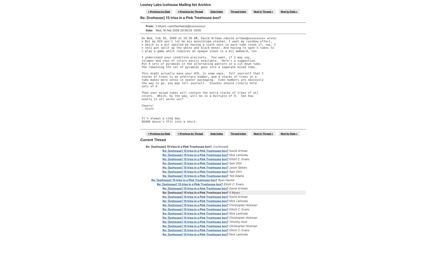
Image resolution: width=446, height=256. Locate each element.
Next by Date (288, 11)
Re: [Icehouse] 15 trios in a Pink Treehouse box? (195, 151)
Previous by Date (160, 11)
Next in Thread (262, 11)
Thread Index (238, 11)
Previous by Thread (191, 11)
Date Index (216, 11)
